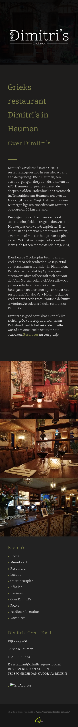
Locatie (15, 574)
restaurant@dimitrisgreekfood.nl (36, 664)
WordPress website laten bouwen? (53, 712)
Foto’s (14, 605)
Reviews (16, 593)
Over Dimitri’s (21, 599)
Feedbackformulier (24, 611)
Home (14, 556)
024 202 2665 (20, 657)
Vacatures (17, 618)
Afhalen (16, 587)
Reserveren (19, 568)
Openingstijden (22, 581)
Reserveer (30, 334)
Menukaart (18, 562)
